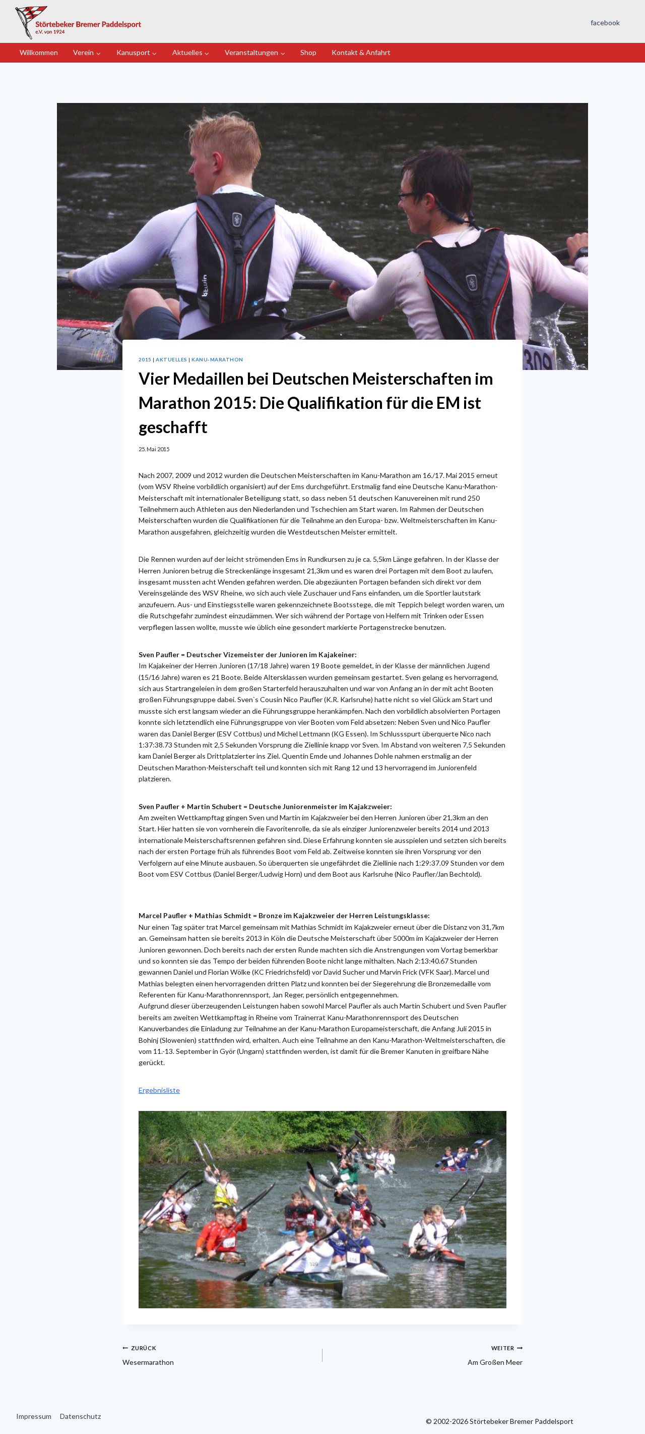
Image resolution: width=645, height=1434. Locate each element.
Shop (308, 52)
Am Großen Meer (495, 1355)
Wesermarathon (148, 1355)
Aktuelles (171, 359)
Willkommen (39, 52)
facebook (605, 22)
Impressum (33, 1416)
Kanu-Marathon (217, 359)
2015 (145, 359)
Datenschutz (80, 1416)
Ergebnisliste (159, 1090)
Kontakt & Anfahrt (361, 52)
